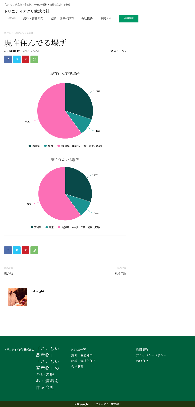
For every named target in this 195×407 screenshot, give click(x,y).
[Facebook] (8, 59)
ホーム (7, 32)
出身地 (8, 273)
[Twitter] (17, 59)
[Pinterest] (25, 59)
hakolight (14, 50)
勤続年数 (120, 273)
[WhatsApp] (34, 59)
